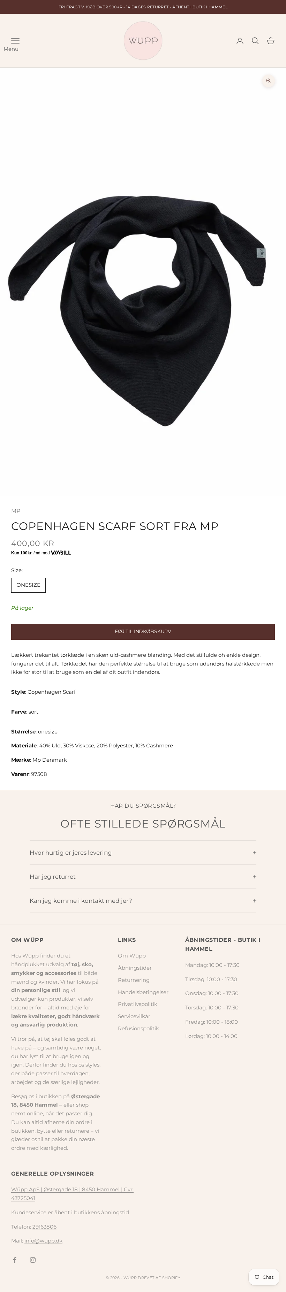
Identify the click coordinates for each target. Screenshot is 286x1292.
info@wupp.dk (43, 1240)
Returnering (134, 980)
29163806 (44, 1226)
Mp (16, 511)
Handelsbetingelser (143, 992)
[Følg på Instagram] (32, 1259)
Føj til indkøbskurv (143, 631)
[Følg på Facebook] (14, 1259)
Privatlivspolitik (137, 1004)
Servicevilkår (134, 1016)
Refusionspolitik (138, 1028)
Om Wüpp (132, 955)
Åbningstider (135, 967)
